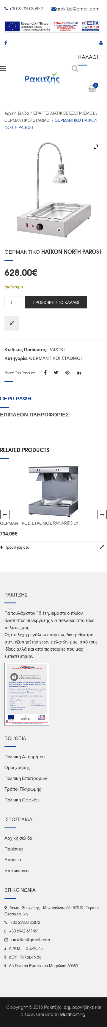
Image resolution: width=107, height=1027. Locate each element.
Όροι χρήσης (17, 767)
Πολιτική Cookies (22, 799)
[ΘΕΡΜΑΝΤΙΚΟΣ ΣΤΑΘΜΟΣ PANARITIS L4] (53, 491)
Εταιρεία (12, 859)
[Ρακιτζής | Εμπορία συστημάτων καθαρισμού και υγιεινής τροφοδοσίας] (42, 77)
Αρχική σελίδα (16, 113)
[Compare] (11, 323)
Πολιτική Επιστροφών (25, 778)
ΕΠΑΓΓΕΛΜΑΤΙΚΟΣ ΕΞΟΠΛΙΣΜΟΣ (64, 113)
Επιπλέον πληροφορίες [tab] (34, 414)
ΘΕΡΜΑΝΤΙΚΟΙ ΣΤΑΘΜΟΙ (27, 120)
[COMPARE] (102, 547)
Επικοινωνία (16, 870)
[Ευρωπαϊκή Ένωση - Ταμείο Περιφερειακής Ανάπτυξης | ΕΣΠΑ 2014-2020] (52, 25)
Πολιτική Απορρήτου (24, 756)
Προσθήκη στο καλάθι (56, 302)
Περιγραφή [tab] (15, 398)
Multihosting (72, 1014)
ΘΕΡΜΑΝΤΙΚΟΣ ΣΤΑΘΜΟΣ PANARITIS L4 (39, 523)
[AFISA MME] (26, 693)
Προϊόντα (13, 848)
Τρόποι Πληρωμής (22, 789)
